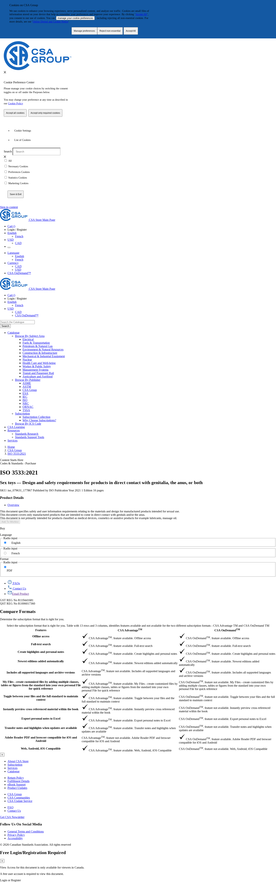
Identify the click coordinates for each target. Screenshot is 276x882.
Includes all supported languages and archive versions (41, 672)
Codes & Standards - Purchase (18, 463)
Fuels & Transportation (36, 342)
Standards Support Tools (29, 437)
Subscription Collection (36, 417)
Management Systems (35, 369)
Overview (13, 505)
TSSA (26, 410)
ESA (25, 393)
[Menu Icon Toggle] (9, 247)
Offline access (40, 636)
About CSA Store (18, 761)
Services (12, 768)
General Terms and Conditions (26, 831)
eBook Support (17, 784)
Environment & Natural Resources (43, 349)
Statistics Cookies (17, 177)
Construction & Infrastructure (40, 352)
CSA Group (30, 390)
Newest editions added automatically (41, 661)
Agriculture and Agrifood (38, 376)
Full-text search (41, 644)
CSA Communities (19, 797)
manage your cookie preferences (75, 18)
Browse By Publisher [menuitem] (27, 379)
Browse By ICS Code (28, 423)
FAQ (11, 807)
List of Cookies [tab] (22, 140)
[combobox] (17, 322)
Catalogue (14, 771)
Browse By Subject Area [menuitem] (29, 336)
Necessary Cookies (18, 166)
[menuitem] (149, 339)
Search (8, 151)
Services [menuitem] (12, 440)
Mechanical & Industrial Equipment (44, 356)
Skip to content (9, 207)
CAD (18, 243)
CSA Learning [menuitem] (16, 427)
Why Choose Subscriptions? (39, 420)
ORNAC (28, 406)
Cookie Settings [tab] (22, 130)
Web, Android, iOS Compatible (41, 748)
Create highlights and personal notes (41, 651)
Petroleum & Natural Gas (38, 346)
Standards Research (26, 433)
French (19, 236)
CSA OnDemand (227, 630)
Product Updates (17, 787)
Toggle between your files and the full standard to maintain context (40, 698)
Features (40, 630)
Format (4, 559)
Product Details (12, 498)
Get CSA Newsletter (12, 817)
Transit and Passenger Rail (38, 373)
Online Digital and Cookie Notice (50, 21)
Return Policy (16, 777)
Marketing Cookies (18, 183)
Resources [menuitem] (14, 430)
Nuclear (27, 359)
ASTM (27, 386)
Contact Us (14, 810)
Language (6, 534)
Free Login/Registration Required (33, 852)
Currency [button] (13, 263)
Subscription (15, 764)
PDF (9, 570)
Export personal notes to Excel (40, 718)
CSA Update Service (20, 801)
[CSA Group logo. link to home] (37, 69)
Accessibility (15, 838)
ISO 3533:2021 (17, 453)
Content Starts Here (11, 460)
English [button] (12, 233)
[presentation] (5, 72)
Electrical (28, 339)
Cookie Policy (15, 103)
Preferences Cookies (19, 172)
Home (11, 446)
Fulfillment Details (18, 781)
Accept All (141, 14)
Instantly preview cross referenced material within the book (40, 709)
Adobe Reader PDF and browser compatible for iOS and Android (41, 739)
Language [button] (13, 252)
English (19, 256)
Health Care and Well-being (39, 363)
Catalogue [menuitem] (14, 332)
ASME (27, 383)
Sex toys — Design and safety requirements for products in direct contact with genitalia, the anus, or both (101, 482)
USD (11, 239)
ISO (25, 400)
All (10, 160)
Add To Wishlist (10, 521)
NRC (26, 403)
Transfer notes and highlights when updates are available (41, 728)
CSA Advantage (130, 630)
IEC (25, 396)
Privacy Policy (16, 834)
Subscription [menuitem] (22, 413)
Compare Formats (17, 611)
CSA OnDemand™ (19, 273)
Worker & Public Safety (37, 366)
